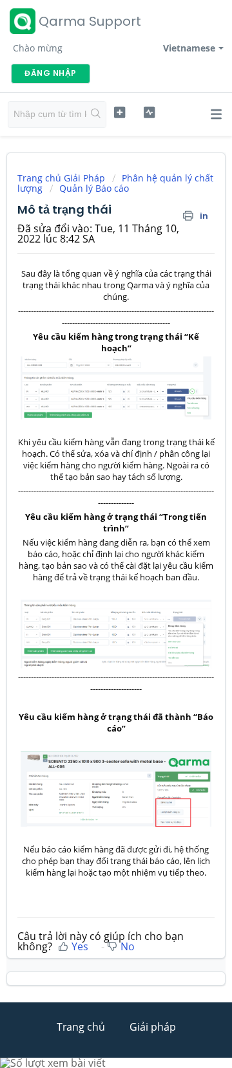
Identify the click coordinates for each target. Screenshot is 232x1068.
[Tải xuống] (92, 532)
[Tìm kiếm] (96, 114)
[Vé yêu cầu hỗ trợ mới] (119, 112)
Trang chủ (81, 1027)
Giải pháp (153, 1027)
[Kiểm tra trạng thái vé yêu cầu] (149, 112)
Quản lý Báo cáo (94, 188)
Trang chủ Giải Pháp (62, 178)
